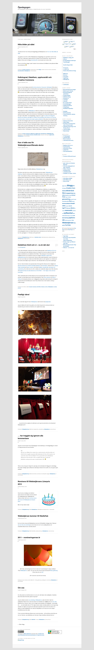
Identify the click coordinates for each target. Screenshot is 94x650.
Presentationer (30, 34)
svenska (71, 215)
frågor (67, 197)
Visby (73, 220)
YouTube (68, 225)
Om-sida (54, 601)
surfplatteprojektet (67, 171)
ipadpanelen (48, 301)
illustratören (45, 265)
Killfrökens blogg (67, 96)
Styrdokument (43, 133)
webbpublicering (21, 257)
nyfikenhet (68, 213)
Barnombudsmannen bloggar (69, 89)
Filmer (23, 34)
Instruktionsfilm (34, 60)
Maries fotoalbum (67, 138)
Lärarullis (65, 101)
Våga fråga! (65, 236)
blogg (40, 69)
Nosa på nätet (66, 181)
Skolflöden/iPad (66, 170)
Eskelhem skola (37, 134)
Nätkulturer (65, 73)
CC (74, 186)
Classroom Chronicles (68, 120)
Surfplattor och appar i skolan (69, 173)
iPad (70, 201)
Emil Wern (39, 286)
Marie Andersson (27, 633)
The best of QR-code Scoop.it (69, 156)
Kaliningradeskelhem (67, 151)
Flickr (63, 197)
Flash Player (70, 229)
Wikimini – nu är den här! (68, 247)
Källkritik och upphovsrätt (35, 133)
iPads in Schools (67, 169)
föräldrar (69, 197)
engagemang (69, 193)
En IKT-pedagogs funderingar (69, 60)
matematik (68, 210)
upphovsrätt (51, 134)
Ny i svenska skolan (67, 102)
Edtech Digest (66, 122)
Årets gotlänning (54, 570)
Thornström (65, 76)
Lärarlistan (65, 99)
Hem (19, 34)
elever (68, 190)
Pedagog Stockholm (67, 105)
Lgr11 (64, 208)
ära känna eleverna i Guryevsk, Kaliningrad (42, 87)
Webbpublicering (50, 133)
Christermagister (66, 95)
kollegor (73, 201)
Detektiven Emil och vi (68, 145)
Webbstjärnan (27, 70)
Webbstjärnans (39, 169)
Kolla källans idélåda (67, 178)
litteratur (43, 286)
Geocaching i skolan (67, 148)
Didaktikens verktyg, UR (68, 57)
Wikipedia (43, 255)
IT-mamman (65, 67)
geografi (71, 199)
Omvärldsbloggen (67, 104)
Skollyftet (65, 111)
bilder (66, 185)
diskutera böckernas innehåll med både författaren (29, 265)
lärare (72, 208)
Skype (69, 215)
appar (63, 185)
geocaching (66, 199)
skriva (46, 286)
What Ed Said (66, 131)
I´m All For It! (66, 69)
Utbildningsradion (68, 220)
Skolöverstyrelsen (67, 112)
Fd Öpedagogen (66, 136)
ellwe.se (65, 59)
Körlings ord (66, 98)
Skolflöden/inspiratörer (68, 108)
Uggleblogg (65, 78)
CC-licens (64, 188)
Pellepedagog (66, 107)
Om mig (36, 34)
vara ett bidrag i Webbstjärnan (35, 600)
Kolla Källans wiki (67, 179)
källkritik (33, 619)
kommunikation (66, 203)
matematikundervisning (68, 140)
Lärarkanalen (66, 84)
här (42, 572)
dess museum (30, 267)
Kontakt (41, 34)
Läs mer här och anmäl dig (24, 525)
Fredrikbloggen (66, 62)
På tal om (65, 75)
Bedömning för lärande (68, 91)
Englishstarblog (66, 146)
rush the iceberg (66, 129)
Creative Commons (26, 69)
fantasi (73, 195)
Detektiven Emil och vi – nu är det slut (34, 245)
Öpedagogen (24, 7)
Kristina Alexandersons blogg (69, 70)
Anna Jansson (47, 277)
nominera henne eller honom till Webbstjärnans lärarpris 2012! (27, 499)
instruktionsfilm (66, 137)
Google (75, 199)
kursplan (66, 205)
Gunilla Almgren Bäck (68, 65)
